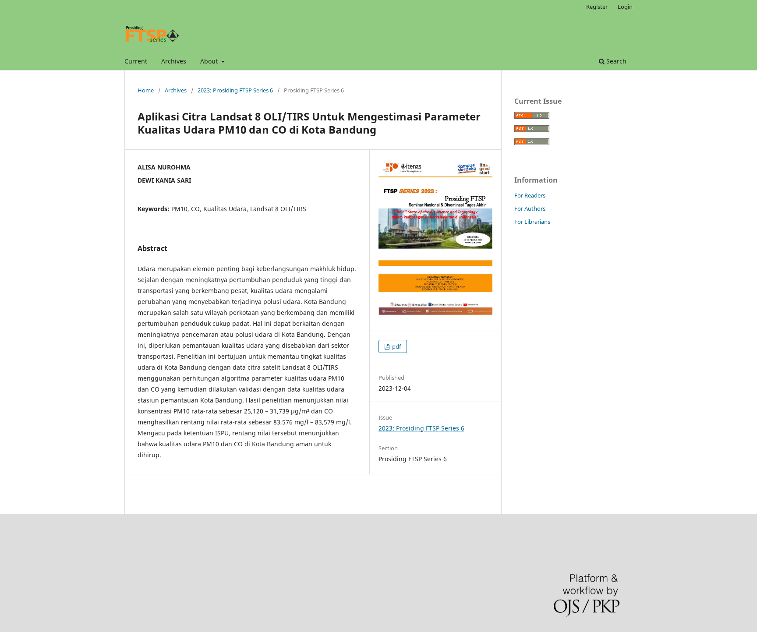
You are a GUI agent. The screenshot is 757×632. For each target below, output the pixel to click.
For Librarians (532, 222)
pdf (396, 346)
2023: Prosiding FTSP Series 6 (235, 90)
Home (146, 90)
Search (615, 61)
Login (625, 7)
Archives (173, 61)
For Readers (529, 195)
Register (597, 7)
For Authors (529, 208)
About (209, 61)
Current (135, 61)
